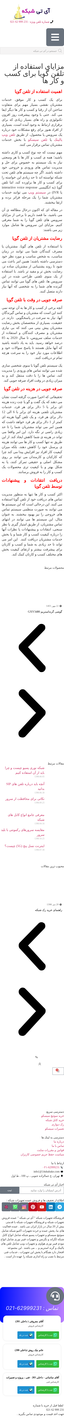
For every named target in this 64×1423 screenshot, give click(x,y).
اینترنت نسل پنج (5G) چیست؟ (24, 846)
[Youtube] (41, 1206)
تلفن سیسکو (37, 139)
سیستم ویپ (37, 192)
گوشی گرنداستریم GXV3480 (45, 611)
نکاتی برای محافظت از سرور (24, 799)
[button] (32, 648)
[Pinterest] (32, 1206)
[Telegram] (59, 1206)
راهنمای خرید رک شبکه (48, 910)
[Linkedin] (50, 1206)
